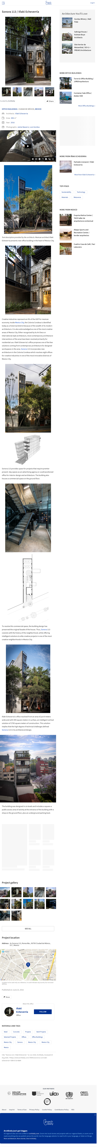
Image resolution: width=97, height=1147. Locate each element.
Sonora (24, 349)
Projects (28, 1032)
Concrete (16, 1032)
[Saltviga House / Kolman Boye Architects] (67, 35)
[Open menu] (3, 2)
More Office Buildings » (86, 106)
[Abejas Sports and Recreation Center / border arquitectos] (66, 234)
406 (12, 118)
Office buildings (37, 1037)
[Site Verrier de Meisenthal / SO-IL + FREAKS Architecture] (67, 48)
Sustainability (66, 192)
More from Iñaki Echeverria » (84, 175)
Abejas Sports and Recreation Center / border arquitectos (81, 232)
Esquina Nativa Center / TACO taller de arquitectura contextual (83, 218)
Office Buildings (9, 109)
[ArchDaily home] (48, 3)
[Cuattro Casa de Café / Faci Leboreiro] (66, 249)
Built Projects (41, 1032)
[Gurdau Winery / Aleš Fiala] (67, 23)
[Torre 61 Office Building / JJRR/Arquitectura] (66, 83)
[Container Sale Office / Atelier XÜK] (66, 98)
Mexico (38, 109)
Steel (5, 1032)
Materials (65, 197)
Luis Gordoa (35, 127)
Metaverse (77, 197)
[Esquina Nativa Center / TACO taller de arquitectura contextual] (66, 220)
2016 (13, 122)
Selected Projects (10, 1037)
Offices (24, 1037)
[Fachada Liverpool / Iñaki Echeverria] (66, 167)
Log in (92, 3)
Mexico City (19, 322)
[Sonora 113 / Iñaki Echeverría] (5, 892)
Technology (81, 192)
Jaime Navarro (23, 127)
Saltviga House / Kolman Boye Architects (80, 35)
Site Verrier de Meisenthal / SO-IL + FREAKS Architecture (82, 47)
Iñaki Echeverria (21, 113)
